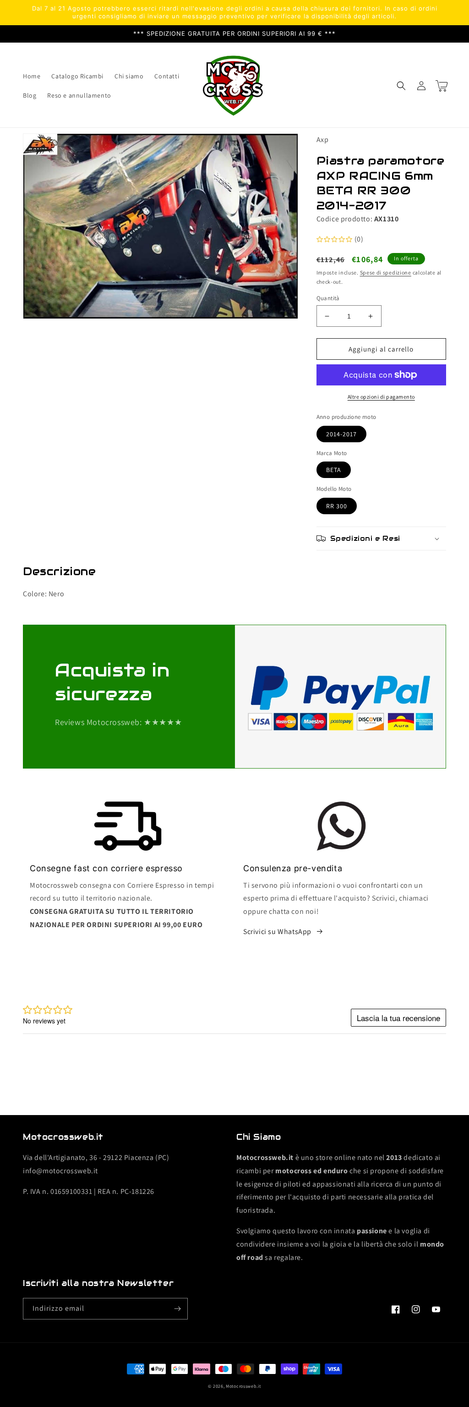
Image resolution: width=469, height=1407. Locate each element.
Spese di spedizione (385, 272)
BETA (333, 470)
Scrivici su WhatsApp (277, 931)
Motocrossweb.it (243, 1386)
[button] (401, 86)
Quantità (328, 298)
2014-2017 (341, 434)
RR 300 (336, 506)
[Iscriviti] (177, 1308)
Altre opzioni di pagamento (381, 396)
